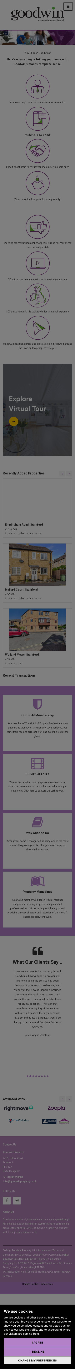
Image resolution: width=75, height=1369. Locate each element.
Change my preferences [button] (37, 1360)
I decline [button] (38, 1351)
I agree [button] (37, 1342)
